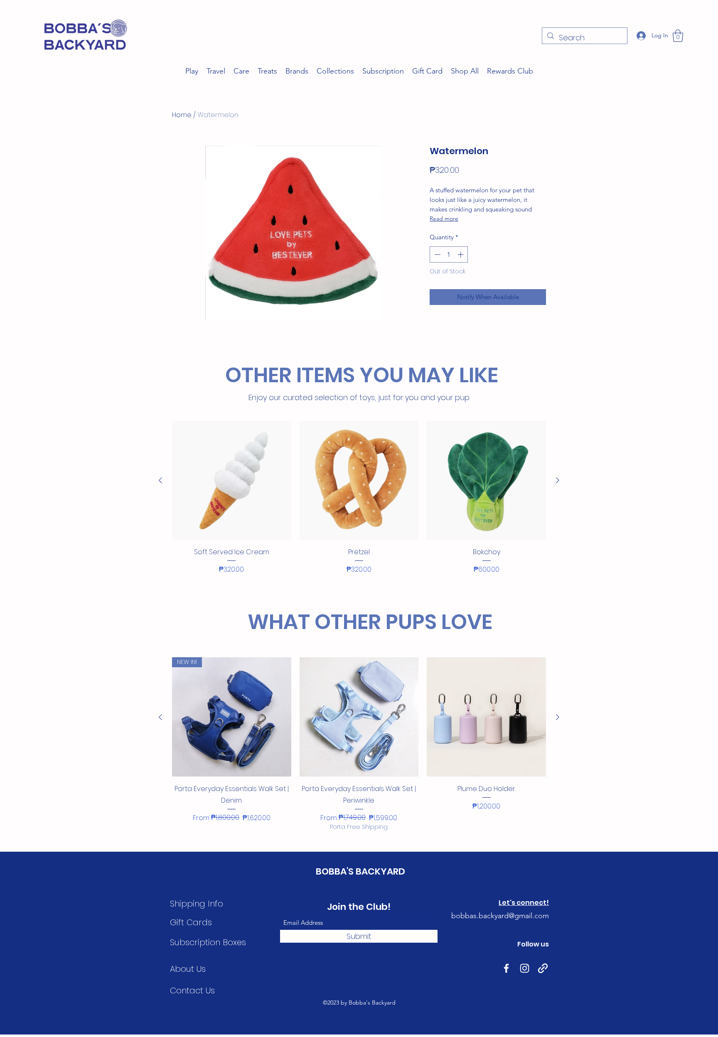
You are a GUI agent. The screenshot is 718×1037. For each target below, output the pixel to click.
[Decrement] (436, 254)
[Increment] (461, 254)
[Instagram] (525, 968)
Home (182, 115)
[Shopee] (543, 968)
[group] (359, 504)
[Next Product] (558, 480)
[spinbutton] (449, 254)
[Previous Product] (160, 480)
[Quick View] (231, 480)
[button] (678, 35)
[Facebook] (506, 968)
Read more (444, 218)
